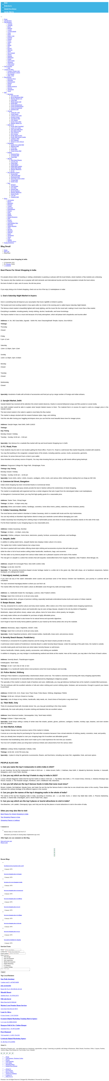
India (8, 43)
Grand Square (14, 114)
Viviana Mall (14, 180)
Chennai (9, 111)
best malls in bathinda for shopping (12, 939)
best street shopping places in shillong (13, 898)
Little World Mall (15, 175)
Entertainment (11, 82)
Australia (9, 25)
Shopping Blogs (11, 241)
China (9, 33)
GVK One (14, 148)
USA (8, 238)
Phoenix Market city (16, 123)
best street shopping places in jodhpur (13, 915)
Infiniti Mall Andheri (16, 166)
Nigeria (9, 54)
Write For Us (8, 6)
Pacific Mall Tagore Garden (18, 137)
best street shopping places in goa (12, 931)
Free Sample (10, 74)
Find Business (8, 22)
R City (12, 171)
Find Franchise (8, 66)
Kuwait (9, 48)
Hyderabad (10, 143)
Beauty (9, 201)
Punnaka (8, 264)
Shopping (10, 231)
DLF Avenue (14, 134)
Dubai (9, 34)
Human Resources (12, 217)
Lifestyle (9, 221)
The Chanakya (15, 132)
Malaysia (9, 50)
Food (8, 212)
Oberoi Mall (14, 163)
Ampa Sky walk (15, 112)
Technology (10, 89)
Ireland (9, 45)
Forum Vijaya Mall (16, 121)
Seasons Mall (14, 189)
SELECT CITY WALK (17, 141)
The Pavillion (14, 186)
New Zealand (11, 53)
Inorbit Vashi (14, 181)
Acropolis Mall (15, 155)
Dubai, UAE (10, 36)
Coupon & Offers (9, 69)
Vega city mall (15, 95)
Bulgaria (9, 28)
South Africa (10, 63)
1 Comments (7, 265)
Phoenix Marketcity (16, 169)
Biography (10, 203)
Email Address (5, 953)
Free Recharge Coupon (13, 72)
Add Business (8, 20)
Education (10, 80)
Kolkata (9, 152)
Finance (9, 83)
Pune (8, 183)
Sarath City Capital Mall (17, 145)
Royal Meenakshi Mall (17, 97)
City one (13, 195)
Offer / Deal (10, 75)
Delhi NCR (10, 125)
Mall (5, 92)
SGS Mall (13, 188)
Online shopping (11, 226)
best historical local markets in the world (14, 865)
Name (3, 950)
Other (9, 227)
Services (9, 88)
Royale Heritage (15, 191)
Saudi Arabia (10, 60)
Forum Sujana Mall (16, 151)
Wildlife (9, 240)
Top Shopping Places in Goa (10, 817)
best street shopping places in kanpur (13, 874)
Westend (13, 184)
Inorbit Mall (14, 103)
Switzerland (10, 65)
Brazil (9, 27)
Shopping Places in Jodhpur (10, 820)
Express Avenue (15, 117)
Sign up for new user (6, 841)
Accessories (10, 200)
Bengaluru (10, 94)
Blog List (6, 251)
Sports (9, 234)
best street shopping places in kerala (12, 923)
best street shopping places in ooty (12, 907)
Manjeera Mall (15, 146)
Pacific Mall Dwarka (16, 135)
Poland (9, 59)
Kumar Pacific (15, 194)
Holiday (9, 215)
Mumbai (9, 158)
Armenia (9, 23)
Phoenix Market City (16, 98)
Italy (8, 47)
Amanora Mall (15, 197)
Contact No (4, 951)
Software (9, 232)
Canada (9, 30)
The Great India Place (17, 129)
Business (9, 204)
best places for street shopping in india (13, 882)
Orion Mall (14, 100)
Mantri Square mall (16, 101)
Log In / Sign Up (9, 12)
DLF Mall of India (16, 131)
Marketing (10, 224)
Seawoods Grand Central (17, 178)
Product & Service (9, 242)
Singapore (10, 62)
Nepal (9, 51)
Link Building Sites (12, 223)
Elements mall (14, 109)
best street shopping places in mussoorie (13, 890)
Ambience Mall (15, 138)
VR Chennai (14, 120)
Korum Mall (14, 174)
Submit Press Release (10, 9)
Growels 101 (14, 161)
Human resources (12, 86)
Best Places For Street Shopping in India (14, 814)
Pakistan (9, 56)
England (9, 37)
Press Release (7, 77)
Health (9, 85)
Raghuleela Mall (15, 177)
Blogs (5, 198)
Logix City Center (16, 128)
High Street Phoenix (16, 160)
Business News (11, 78)
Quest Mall (14, 157)
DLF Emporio (15, 140)
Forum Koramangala (16, 108)
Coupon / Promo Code (13, 71)
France (9, 40)
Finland (9, 39)
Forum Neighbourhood (17, 106)
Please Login (4, 842)
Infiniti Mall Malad (16, 168)
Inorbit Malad (14, 164)
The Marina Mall (15, 118)
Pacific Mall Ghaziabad (17, 126)
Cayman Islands (11, 31)
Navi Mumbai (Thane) (13, 172)
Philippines (10, 57)
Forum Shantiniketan (16, 105)
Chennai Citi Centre (16, 115)
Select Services (5, 955)
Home (5, 2)
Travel (9, 91)
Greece (9, 42)
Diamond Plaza (15, 154)
